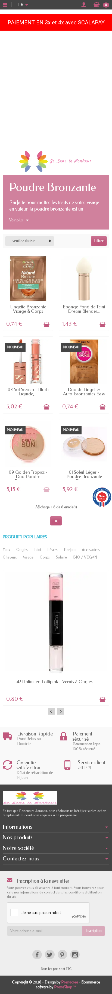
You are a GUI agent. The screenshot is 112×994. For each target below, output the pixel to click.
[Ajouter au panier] (46, 324)
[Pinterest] (62, 954)
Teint (37, 549)
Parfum (70, 549)
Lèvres (52, 549)
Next (60, 711)
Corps (45, 557)
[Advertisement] (56, 89)
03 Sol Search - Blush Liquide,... (28, 392)
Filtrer (99, 240)
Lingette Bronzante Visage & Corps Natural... (28, 311)
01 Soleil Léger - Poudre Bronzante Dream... (84, 477)
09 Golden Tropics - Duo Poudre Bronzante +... (28, 477)
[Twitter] (49, 954)
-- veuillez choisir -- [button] (23, 240)
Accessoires (91, 549)
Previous (51, 711)
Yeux (6, 549)
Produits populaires (25, 537)
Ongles (22, 549)
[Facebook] (37, 954)
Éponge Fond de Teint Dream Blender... (84, 309)
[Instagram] (75, 954)
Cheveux (10, 557)
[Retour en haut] (56, 520)
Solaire (61, 557)
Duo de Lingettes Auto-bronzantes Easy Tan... (84, 394)
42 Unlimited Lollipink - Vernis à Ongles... (56, 681)
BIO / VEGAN (85, 557)
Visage (28, 557)
